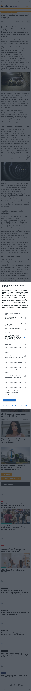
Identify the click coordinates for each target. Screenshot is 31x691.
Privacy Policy (24, 405)
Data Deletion (6, 405)
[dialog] (15, 345)
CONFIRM (9, 400)
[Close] (27, 285)
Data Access (15, 405)
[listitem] (15, 314)
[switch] (25, 318)
